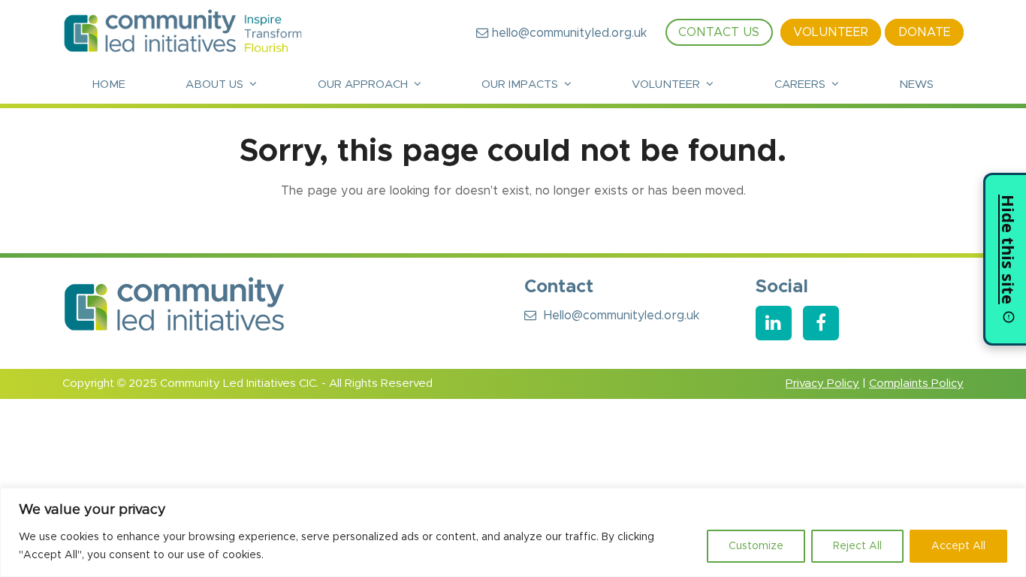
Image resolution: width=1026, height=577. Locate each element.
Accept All (958, 546)
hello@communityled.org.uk (567, 33)
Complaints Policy (916, 383)
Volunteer (830, 33)
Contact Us (718, 33)
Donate (924, 33)
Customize (756, 546)
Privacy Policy (822, 383)
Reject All (857, 546)
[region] (513, 532)
